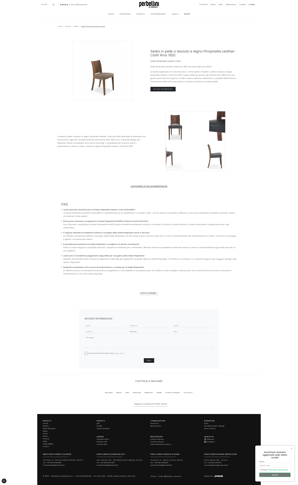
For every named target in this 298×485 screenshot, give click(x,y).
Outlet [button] (159, 392)
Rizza (206, 423)
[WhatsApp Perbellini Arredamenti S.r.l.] (4, 481)
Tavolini (46, 446)
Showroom (154, 423)
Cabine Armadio (103, 428)
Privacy (153, 476)
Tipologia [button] (109, 392)
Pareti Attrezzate (49, 428)
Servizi (213, 4)
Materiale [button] (149, 392)
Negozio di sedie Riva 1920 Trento (150, 404)
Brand (187, 14)
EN (43, 4)
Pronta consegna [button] (172, 392)
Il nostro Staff (102, 444)
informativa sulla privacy (278, 470)
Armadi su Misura (157, 442)
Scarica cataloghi (148, 293)
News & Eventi (155, 426)
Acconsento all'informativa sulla (106, 353)
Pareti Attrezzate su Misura (160, 444)
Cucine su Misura (157, 439)
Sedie (76, 26)
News (221, 4)
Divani (45, 436)
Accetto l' (274, 470)
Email (262, 461)
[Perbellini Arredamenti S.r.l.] (149, 4)
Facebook (210, 439)
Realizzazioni (231, 4)
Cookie (161, 476)
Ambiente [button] (137, 392)
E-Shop (252, 4)
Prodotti (68, 26)
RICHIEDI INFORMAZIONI (163, 89)
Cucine (111, 14)
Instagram (210, 442)
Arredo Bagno (48, 444)
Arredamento (125, 14)
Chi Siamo (203, 4)
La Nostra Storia (103, 439)
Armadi (99, 426)
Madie (45, 431)
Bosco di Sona (209, 428)
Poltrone (46, 439)
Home (60, 26)
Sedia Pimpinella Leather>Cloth (93, 26)
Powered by (209, 476)
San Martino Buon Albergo (214, 426)
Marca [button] (119, 392)
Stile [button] (127, 392)
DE (46, 4)
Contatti (242, 4)
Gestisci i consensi (173, 476)
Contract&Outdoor (158, 14)
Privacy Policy (119, 353)
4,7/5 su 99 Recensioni (78, 5)
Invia (149, 360)
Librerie (45, 426)
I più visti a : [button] (188, 392)
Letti (98, 423)
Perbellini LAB (102, 442)
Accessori (141, 14)
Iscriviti (275, 475)
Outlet (175, 14)
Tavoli (45, 434)
